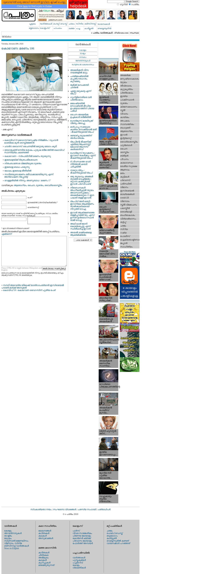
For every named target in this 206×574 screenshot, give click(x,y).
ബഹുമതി (125, 128)
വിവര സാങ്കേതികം (82, 533)
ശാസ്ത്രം (124, 152)
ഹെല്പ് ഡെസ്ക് (115, 533)
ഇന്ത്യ (124, 96)
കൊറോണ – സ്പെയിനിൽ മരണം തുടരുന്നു (27, 156)
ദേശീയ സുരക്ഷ (128, 166)
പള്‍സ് (76, 530)
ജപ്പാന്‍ (123, 243)
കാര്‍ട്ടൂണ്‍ (112, 538)
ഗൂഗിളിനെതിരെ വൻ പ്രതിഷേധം (81, 98)
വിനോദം (124, 201)
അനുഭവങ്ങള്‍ (45, 538)
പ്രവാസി (125, 180)
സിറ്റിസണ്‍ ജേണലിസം (16, 541)
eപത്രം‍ (135, 4)
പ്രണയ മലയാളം (82, 536)
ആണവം (124, 170)
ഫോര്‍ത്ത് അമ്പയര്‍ (83, 543)
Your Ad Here (129, 252)
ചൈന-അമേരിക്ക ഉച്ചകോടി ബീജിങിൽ (80, 115)
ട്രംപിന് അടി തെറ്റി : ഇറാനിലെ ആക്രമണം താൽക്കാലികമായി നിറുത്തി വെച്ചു (82, 205)
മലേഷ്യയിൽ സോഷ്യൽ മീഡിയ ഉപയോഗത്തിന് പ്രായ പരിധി (82, 107)
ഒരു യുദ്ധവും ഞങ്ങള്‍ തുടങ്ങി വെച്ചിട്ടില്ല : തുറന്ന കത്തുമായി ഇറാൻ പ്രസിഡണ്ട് (81, 180)
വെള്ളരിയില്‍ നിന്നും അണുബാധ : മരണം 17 (27, 180)
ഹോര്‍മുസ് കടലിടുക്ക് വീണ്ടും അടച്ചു (81, 122)
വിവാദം (124, 114)
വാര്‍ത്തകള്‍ (79, 557)
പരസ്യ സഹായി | (88, 509)
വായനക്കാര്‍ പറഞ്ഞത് (118, 543)
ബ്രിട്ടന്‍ (124, 156)
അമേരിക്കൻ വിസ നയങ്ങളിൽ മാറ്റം (79, 71)
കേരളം (8, 530)
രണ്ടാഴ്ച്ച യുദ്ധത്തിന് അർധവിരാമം (81, 136)
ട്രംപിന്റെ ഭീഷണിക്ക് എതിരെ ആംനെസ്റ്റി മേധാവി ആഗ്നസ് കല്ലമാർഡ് (80, 145)
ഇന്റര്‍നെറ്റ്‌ (125, 138)
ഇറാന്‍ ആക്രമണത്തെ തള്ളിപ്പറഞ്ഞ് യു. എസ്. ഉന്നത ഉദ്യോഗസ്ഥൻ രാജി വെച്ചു (82, 216)
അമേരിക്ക (125, 75)
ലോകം (8, 538)
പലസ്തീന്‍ (125, 208)
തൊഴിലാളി (126, 212)
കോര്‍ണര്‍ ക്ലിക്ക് (82, 538)
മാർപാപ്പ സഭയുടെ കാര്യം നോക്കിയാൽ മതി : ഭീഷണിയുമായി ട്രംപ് (83, 129)
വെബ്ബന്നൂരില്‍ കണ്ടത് (118, 541)
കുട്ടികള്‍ (124, 177)
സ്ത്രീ (122, 110)
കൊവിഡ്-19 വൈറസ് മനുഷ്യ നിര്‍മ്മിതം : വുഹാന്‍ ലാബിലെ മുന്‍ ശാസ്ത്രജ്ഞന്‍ (31, 141)
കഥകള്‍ (42, 536)
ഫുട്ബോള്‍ (126, 145)
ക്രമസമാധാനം (128, 107)
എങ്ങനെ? (6, 234)
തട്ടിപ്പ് (123, 222)
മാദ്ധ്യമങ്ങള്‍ (127, 194)
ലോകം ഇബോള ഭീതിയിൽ (17, 170)
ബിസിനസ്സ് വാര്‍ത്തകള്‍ (16, 546)
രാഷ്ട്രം (8, 536)
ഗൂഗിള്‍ (124, 4)
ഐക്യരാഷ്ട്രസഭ (129, 240)
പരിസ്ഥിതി (125, 184)
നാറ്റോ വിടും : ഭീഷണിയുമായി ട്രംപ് (81, 171)
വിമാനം (124, 187)
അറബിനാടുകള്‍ (13, 533)
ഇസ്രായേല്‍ (127, 191)
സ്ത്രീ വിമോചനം (128, 205)
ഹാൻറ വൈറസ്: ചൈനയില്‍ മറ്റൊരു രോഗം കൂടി (30, 146)
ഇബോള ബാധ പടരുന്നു (17, 167)
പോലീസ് (125, 236)
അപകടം (125, 121)
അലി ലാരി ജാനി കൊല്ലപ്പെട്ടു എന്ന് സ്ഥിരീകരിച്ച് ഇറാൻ (80, 226)
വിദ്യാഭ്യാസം (128, 219)
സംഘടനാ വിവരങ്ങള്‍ (65, 509)
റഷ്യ (123, 233)
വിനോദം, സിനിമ (13, 543)
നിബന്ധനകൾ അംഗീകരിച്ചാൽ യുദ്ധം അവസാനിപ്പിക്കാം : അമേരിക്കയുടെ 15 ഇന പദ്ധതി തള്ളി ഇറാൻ (82, 192)
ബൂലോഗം (112, 536)
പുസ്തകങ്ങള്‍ (79, 560)
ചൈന (31, 185)
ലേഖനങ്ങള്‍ (44, 530)
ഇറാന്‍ (123, 135)
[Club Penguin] (129, 265)
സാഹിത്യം (126, 247)
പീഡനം (124, 159)
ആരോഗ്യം (20, 185)
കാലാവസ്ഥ (126, 163)
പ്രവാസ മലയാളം (82, 541)
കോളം (76, 565)
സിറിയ (124, 229)
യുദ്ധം (123, 82)
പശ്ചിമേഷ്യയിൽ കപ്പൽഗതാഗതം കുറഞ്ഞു (79, 78)
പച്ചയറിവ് (78, 562)
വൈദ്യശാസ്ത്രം (53, 185)
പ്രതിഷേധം (126, 93)
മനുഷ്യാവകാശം (129, 79)
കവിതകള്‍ (43, 533)
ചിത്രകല (43, 555)
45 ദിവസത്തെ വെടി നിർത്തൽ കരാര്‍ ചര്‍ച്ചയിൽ (80, 164)
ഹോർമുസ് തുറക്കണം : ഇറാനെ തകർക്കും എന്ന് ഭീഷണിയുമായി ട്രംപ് (83, 155)
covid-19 (124, 198)
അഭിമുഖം (43, 557)
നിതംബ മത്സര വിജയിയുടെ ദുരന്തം (22, 163)
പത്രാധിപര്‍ (104, 509)
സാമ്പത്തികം (127, 124)
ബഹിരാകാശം (127, 215)
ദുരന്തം (39, 185)
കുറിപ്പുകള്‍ (44, 562)
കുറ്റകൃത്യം (126, 89)
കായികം (124, 117)
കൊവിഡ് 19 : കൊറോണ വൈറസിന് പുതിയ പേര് (29, 290)
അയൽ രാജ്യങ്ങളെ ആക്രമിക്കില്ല (81, 233)
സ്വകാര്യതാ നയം (40, 509)
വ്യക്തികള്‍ (79, 567)
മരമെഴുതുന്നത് (46, 565)
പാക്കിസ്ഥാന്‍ (127, 100)
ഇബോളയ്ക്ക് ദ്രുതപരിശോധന (20, 160)
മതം (122, 173)
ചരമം (123, 226)
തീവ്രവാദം (126, 86)
